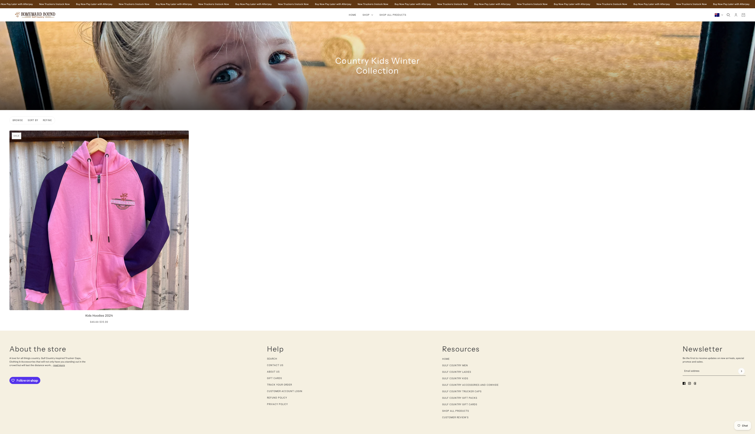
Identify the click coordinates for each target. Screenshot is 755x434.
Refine (47, 120)
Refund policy (277, 397)
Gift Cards (274, 378)
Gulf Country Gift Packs (459, 398)
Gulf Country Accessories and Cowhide (470, 385)
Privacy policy (277, 404)
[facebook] (684, 383)
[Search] (728, 15)
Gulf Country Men (455, 365)
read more (59, 365)
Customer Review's (455, 417)
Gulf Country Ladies (456, 372)
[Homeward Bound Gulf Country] (36, 14)
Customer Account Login (284, 391)
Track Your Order (279, 384)
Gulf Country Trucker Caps (462, 391)
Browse (18, 120)
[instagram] (689, 383)
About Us (273, 371)
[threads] (695, 383)
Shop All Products (455, 411)
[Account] (736, 15)
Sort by (33, 120)
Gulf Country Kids (455, 378)
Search (272, 358)
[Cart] (743, 15)
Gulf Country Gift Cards (459, 404)
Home (446, 359)
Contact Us (275, 365)
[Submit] (741, 371)
